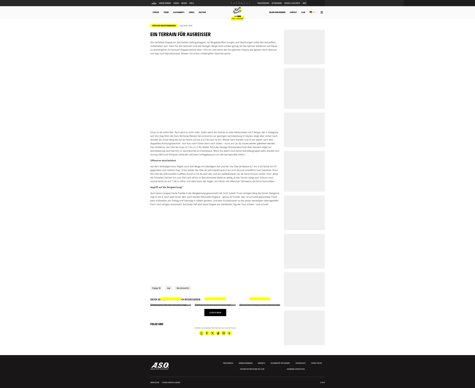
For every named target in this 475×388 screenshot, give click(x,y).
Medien (184, 3)
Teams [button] (166, 12)
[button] (313, 12)
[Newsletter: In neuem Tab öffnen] (247, 3)
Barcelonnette (183, 288)
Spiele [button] (191, 3)
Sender (176, 3)
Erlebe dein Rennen (277, 12)
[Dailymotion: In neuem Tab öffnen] (241, 3)
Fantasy (293, 12)
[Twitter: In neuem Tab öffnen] (234, 3)
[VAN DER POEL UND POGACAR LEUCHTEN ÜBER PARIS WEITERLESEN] (259, 305)
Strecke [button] (156, 12)
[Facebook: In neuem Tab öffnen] (231, 3)
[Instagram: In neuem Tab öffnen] (239, 3)
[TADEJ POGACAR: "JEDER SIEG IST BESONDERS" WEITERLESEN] (170, 305)
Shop (304, 3)
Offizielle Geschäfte (292, 3)
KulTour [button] (202, 12)
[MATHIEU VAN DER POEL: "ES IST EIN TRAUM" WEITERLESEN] (215, 305)
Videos (191, 12)
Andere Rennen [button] (165, 3)
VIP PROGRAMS (277, 3)
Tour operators (263, 3)
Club (303, 12)
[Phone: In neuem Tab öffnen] (244, 3)
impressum (154, 382)
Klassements (178, 12)
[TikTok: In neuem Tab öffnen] (236, 3)
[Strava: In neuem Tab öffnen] (249, 3)
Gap (168, 288)
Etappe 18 (156, 288)
